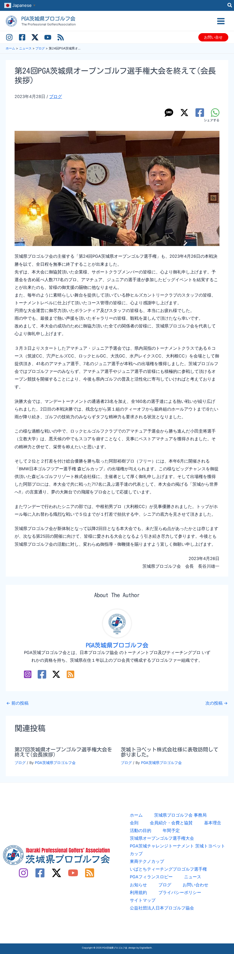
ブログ (55, 96)
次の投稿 (216, 703)
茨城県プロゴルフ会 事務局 (180, 815)
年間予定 (171, 830)
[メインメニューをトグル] (220, 21)
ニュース (192, 876)
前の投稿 (17, 703)
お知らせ (138, 884)
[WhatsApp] (215, 112)
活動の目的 (140, 830)
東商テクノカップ (147, 861)
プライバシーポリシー (179, 892)
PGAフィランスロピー (151, 876)
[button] (230, 6)
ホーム (136, 815)
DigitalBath (146, 947)
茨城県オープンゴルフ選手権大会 (162, 838)
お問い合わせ (195, 884)
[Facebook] (22, 37)
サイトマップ (143, 900)
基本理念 (212, 822)
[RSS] (60, 37)
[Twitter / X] (35, 37)
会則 (134, 822)
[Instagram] (9, 37)
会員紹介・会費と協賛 (171, 822)
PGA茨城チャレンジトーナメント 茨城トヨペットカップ (177, 849)
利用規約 (138, 892)
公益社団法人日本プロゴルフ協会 (162, 908)
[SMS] (169, 112)
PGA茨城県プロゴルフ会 (48, 18)
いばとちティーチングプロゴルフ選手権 (168, 869)
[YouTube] (47, 37)
